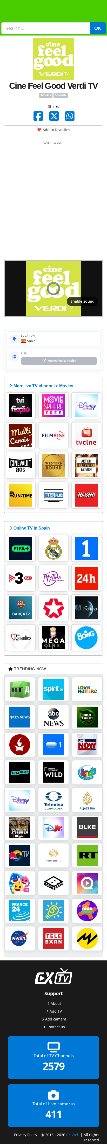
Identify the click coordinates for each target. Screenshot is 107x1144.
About (56, 1003)
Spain (31, 340)
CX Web (72, 1134)
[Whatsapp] (70, 115)
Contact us (55, 1026)
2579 (53, 1066)
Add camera (55, 1019)
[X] (54, 115)
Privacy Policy (25, 1134)
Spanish (60, 95)
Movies (46, 95)
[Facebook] (38, 115)
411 (53, 1114)
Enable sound (82, 301)
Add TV (56, 1011)
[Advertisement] (53, 199)
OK (97, 28)
